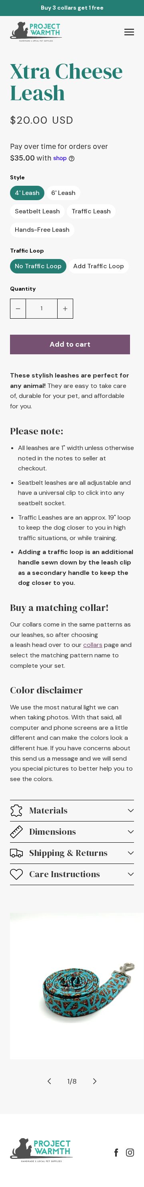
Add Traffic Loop (98, 266)
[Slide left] (49, 1081)
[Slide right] (95, 1081)
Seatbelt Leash (37, 211)
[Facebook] (116, 1153)
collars (92, 645)
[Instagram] (130, 1153)
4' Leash (27, 193)
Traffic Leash (91, 211)
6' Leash (63, 193)
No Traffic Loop (38, 266)
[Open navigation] (129, 32)
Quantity (23, 288)
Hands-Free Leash (42, 229)
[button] (72, 810)
